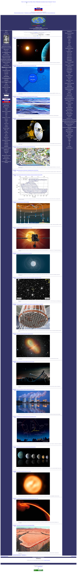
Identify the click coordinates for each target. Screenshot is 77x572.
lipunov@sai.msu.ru (47, 560)
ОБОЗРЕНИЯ (69, 60)
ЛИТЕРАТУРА (69, 31)
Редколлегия (6, 123)
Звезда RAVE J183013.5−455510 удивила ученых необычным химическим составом (28, 277)
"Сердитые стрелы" (69, 71)
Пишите (31, 1)
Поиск (6, 134)
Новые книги (69, 52)
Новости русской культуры (6, 155)
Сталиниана (69, 104)
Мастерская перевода (69, 124)
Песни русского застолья (6, 117)
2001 (69, 141)
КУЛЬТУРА (69, 72)
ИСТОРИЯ (69, 90)
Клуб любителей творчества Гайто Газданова (69, 121)
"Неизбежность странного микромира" (30, 12)
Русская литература (6, 93)
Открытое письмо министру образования (6, 78)
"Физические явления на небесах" (19, 12)
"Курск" (69, 39)
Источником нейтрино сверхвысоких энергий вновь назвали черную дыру (27, 498)
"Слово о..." (69, 63)
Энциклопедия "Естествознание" (6, 47)
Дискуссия (54, 1)
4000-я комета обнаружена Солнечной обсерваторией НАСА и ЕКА (26, 65)
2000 (69, 143)
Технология (6, 88)
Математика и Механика (6, 87)
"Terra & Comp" (44, 12)
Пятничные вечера (69, 118)
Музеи (6, 114)
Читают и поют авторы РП (6, 111)
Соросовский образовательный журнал (6, 82)
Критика (69, 49)
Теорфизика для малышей (59, 12)
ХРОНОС (69, 92)
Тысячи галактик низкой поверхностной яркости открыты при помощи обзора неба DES (29, 174)
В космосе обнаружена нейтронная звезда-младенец (24, 253)
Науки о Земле (6, 85)
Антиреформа (6, 80)
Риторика (69, 81)
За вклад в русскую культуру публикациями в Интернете (69, 128)
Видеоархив (69, 84)
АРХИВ (69, 140)
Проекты (6, 135)
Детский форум (69, 115)
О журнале (6, 126)
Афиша (69, 74)
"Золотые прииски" (69, 69)
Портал (22, 1)
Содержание (26, 1)
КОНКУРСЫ (69, 125)
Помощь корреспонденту (4, 556)
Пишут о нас (6, 129)
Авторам (6, 125)
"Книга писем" (69, 66)
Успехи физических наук (6, 70)
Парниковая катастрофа (6, 57)
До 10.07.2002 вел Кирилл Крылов (38, 29)
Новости (34, 1)
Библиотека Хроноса (6, 106)
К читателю (69, 34)
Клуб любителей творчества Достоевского (69, 119)
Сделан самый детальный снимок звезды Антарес (23, 471)
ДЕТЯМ (69, 134)
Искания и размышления (69, 48)
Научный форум (69, 109)
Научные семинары (6, 54)
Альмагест (6, 63)
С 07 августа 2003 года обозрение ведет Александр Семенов (38, 28)
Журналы (6, 138)
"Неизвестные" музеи (69, 80)
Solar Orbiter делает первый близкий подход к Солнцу (24, 227)
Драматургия (69, 46)
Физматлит (6, 50)
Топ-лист (46, 1)
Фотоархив (6, 144)
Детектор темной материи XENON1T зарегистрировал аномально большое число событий (29, 304)
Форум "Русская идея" (69, 110)
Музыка (69, 78)
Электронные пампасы (69, 135)
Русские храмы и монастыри (69, 83)
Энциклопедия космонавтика (6, 46)
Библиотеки (6, 143)
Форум (69, 138)
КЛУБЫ (69, 116)
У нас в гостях (69, 54)
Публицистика (69, 37)
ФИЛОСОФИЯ (69, 86)
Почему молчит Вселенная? (6, 56)
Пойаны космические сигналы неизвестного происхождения (25, 361)
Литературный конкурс (69, 129)
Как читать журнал (6, 128)
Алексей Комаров (39, 566)
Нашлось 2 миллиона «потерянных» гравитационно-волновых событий (26, 96)
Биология (6, 84)
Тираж (6, 131)
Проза (69, 43)
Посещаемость (6, 137)
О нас (29, 1)
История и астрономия (6, 62)
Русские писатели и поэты (6, 140)
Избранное (6, 141)
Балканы (69, 42)
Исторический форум (69, 113)
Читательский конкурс (69, 131)
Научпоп (6, 108)
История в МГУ (69, 95)
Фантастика (69, 137)
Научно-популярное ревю (51, 12)
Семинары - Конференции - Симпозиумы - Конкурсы (38, 13)
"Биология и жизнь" (39, 12)
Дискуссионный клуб (69, 107)
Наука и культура (6, 65)
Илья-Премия (69, 132)
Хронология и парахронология (6, 60)
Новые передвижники (69, 75)
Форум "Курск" (69, 112)
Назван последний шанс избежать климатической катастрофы (25, 389)
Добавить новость (73, 556)
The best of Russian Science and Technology (6, 162)
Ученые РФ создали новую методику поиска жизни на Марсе (25, 525)
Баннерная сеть (6, 149)
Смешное (6, 120)
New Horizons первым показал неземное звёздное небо (24, 118)
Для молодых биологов (6, 103)
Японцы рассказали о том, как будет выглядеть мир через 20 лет (25, 146)
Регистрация (50, 1)
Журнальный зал (6, 49)
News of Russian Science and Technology (6, 53)
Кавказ (69, 40)
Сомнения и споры (69, 51)
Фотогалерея (69, 77)
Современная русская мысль (69, 87)
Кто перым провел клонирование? (6, 59)
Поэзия (69, 45)
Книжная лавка (38, 1)
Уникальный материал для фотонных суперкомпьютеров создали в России (27, 170)
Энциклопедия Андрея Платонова (69, 122)
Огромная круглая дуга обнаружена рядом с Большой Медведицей (26, 416)
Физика (6, 90)
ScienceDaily (6, 73)
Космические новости (6, 44)
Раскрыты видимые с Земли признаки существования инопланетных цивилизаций (28, 37)
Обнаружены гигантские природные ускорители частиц (24, 333)
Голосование (43, 1)
